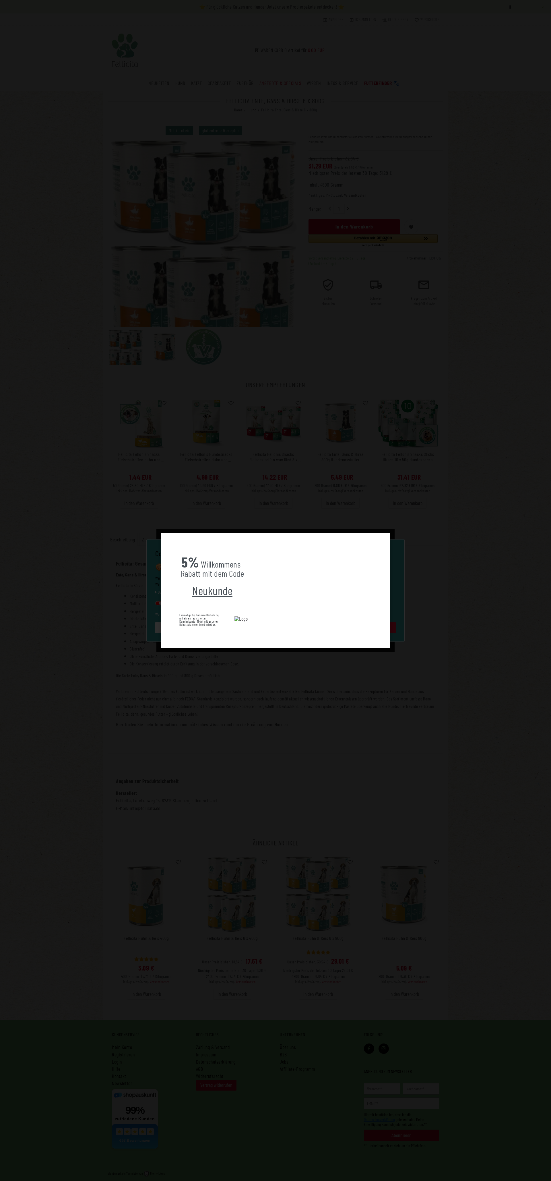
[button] (165, 537)
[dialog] (275, 590)
